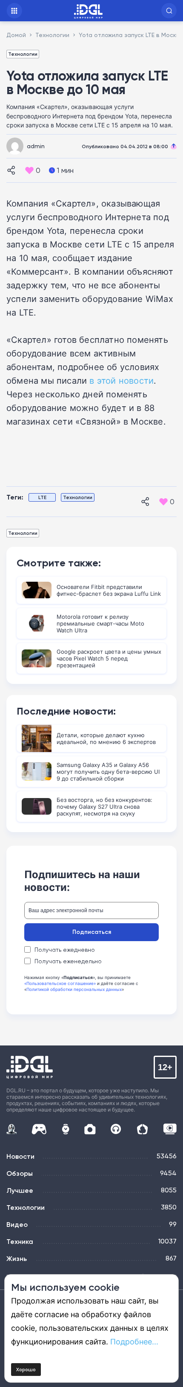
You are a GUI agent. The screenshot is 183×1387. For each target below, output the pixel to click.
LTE (42, 497)
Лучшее (19, 1190)
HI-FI (116, 1129)
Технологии (22, 54)
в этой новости (121, 380)
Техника (19, 1241)
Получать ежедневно (64, 949)
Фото (90, 1129)
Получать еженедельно (68, 961)
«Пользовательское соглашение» (60, 983)
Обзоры (19, 1173)
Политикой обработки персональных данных (74, 989)
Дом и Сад (142, 1129)
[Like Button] (29, 170)
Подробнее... (134, 1341)
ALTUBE (170, 1128)
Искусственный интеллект (11, 1129)
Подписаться (91, 932)
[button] (169, 10)
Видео (17, 1224)
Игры (38, 1129)
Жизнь (16, 1258)
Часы (65, 1129)
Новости (20, 1156)
